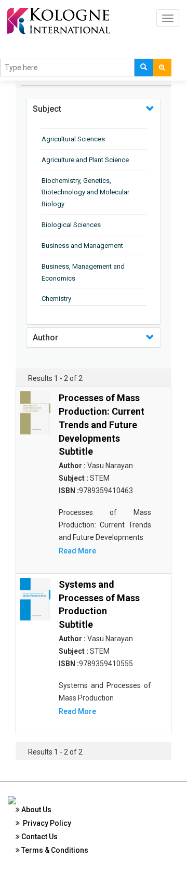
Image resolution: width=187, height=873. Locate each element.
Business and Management (82, 245)
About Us (35, 809)
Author (45, 337)
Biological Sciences (71, 225)
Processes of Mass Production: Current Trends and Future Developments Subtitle (101, 424)
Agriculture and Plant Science (85, 160)
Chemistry (56, 298)
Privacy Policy (45, 823)
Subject (47, 109)
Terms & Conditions (54, 850)
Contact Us (39, 836)
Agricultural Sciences (73, 139)
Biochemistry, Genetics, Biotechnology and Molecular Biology (85, 192)
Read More (77, 551)
